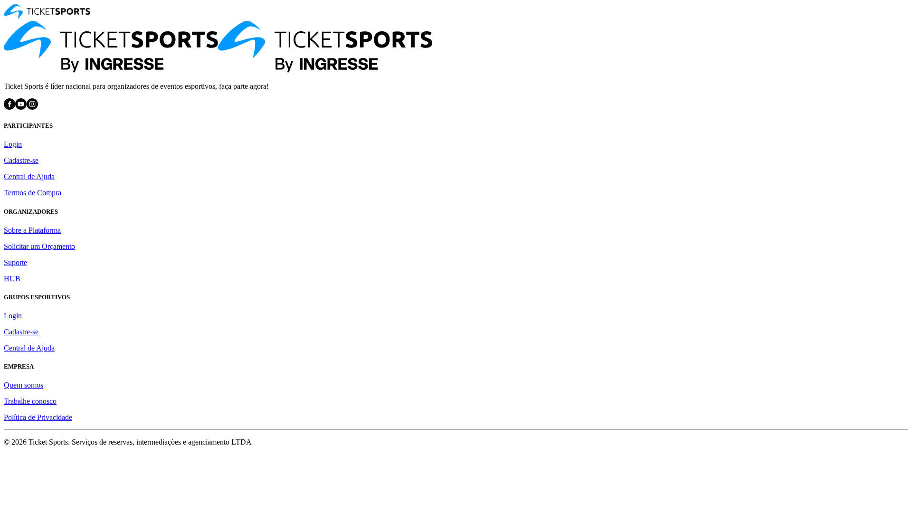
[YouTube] (21, 107)
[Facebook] (9, 107)
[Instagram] (32, 107)
